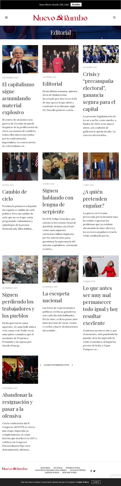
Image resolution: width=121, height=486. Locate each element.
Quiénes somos (52, 472)
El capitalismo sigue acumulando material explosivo (18, 98)
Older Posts (49, 365)
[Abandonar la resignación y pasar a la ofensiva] (20, 370)
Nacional (58, 468)
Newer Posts (63, 365)
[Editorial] (60, 59)
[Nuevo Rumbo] (61, 17)
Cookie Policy (82, 482)
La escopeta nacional (55, 297)
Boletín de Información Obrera (51, 470)
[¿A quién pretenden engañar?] (101, 166)
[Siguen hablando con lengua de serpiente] (60, 165)
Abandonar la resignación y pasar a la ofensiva (17, 405)
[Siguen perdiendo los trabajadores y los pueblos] (20, 269)
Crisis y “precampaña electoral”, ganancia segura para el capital (99, 91)
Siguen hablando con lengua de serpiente (57, 201)
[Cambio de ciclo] (20, 166)
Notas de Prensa (78, 470)
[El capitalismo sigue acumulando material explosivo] (20, 59)
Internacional (73, 468)
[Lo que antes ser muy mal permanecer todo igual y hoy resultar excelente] (101, 266)
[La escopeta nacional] (60, 268)
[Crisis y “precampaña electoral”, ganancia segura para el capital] (101, 54)
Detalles (76, 4)
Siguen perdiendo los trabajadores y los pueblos (18, 305)
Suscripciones (69, 472)
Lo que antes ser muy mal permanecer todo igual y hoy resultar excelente (100, 305)
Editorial (52, 83)
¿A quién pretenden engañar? (95, 198)
